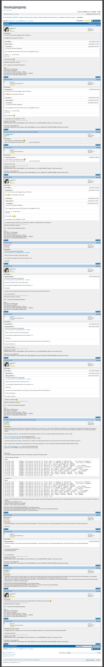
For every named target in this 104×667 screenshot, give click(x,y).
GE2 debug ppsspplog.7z (13, 436)
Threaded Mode (91, 23)
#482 (99, 79)
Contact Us (6, 659)
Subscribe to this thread (9, 655)
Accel (11, 82)
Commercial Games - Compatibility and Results (59, 17)
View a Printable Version (9, 652)
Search (79, 11)
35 (25, 20)
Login (13, 14)
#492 (99, 531)
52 (28, 20)
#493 (99, 568)
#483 (99, 132)
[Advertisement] (54, 5)
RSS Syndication (36, 659)
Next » (32, 20)
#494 (99, 591)
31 (16, 20)
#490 (99, 419)
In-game (73, 17)
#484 (99, 147)
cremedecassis (8, 134)
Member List (87, 11)
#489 (99, 360)
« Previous (10, 20)
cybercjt (12, 28)
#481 (99, 25)
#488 (99, 314)
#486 (99, 242)
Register (16, 14)
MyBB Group (18, 662)
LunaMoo (34, 419)
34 (23, 20)
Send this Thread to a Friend (10, 654)
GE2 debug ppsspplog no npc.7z (15, 446)
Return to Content (23, 659)
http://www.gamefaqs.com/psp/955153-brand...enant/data (17, 252)
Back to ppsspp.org (7, 10)
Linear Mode (97, 23)
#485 (99, 177)
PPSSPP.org (11, 659)
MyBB (9, 662)
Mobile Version (29, 659)
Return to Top (16, 659)
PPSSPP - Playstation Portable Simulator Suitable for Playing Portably (30, 17)
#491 (99, 515)
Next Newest (14, 646)
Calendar (94, 11)
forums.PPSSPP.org (8, 17)
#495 (99, 621)
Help (99, 11)
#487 (99, 266)
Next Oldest (7, 646)
